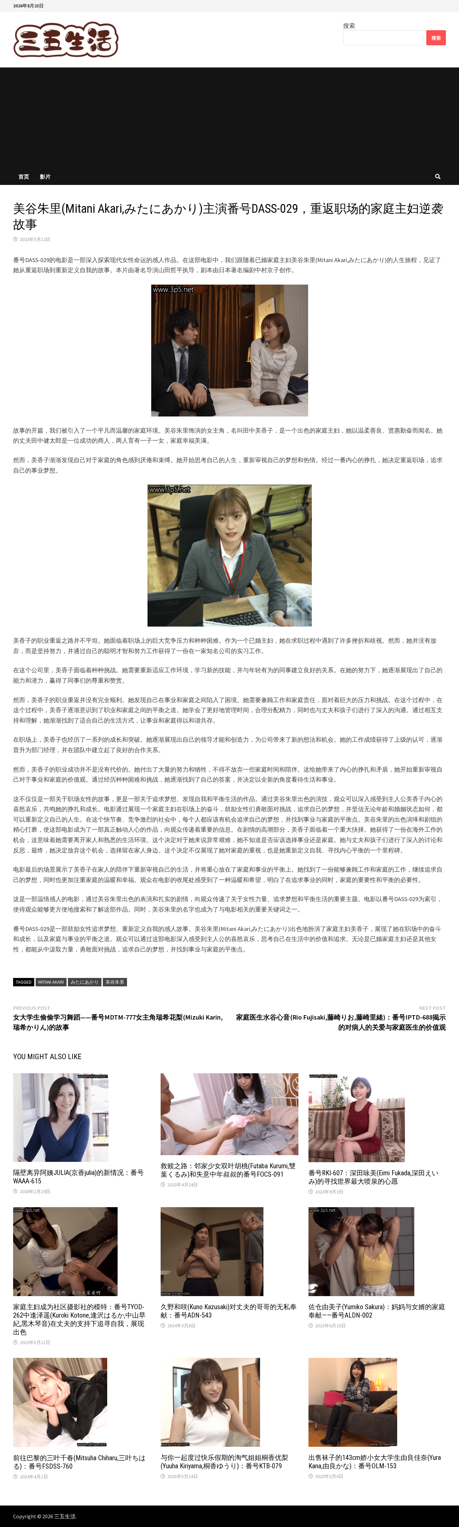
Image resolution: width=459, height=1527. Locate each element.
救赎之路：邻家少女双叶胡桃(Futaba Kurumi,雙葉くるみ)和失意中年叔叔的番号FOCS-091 (228, 1170)
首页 (23, 176)
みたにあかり (85, 982)
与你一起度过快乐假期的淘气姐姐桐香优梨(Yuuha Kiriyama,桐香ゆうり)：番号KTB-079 (224, 1462)
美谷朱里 (115, 982)
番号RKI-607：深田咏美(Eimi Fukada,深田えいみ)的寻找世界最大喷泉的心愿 (373, 1177)
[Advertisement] (229, 118)
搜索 (349, 26)
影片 (45, 176)
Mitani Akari (51, 982)
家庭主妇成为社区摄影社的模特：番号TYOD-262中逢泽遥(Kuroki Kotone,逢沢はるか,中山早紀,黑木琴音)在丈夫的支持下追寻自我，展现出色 (79, 1319)
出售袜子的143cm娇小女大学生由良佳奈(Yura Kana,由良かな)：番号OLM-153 (374, 1462)
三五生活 (65, 1516)
